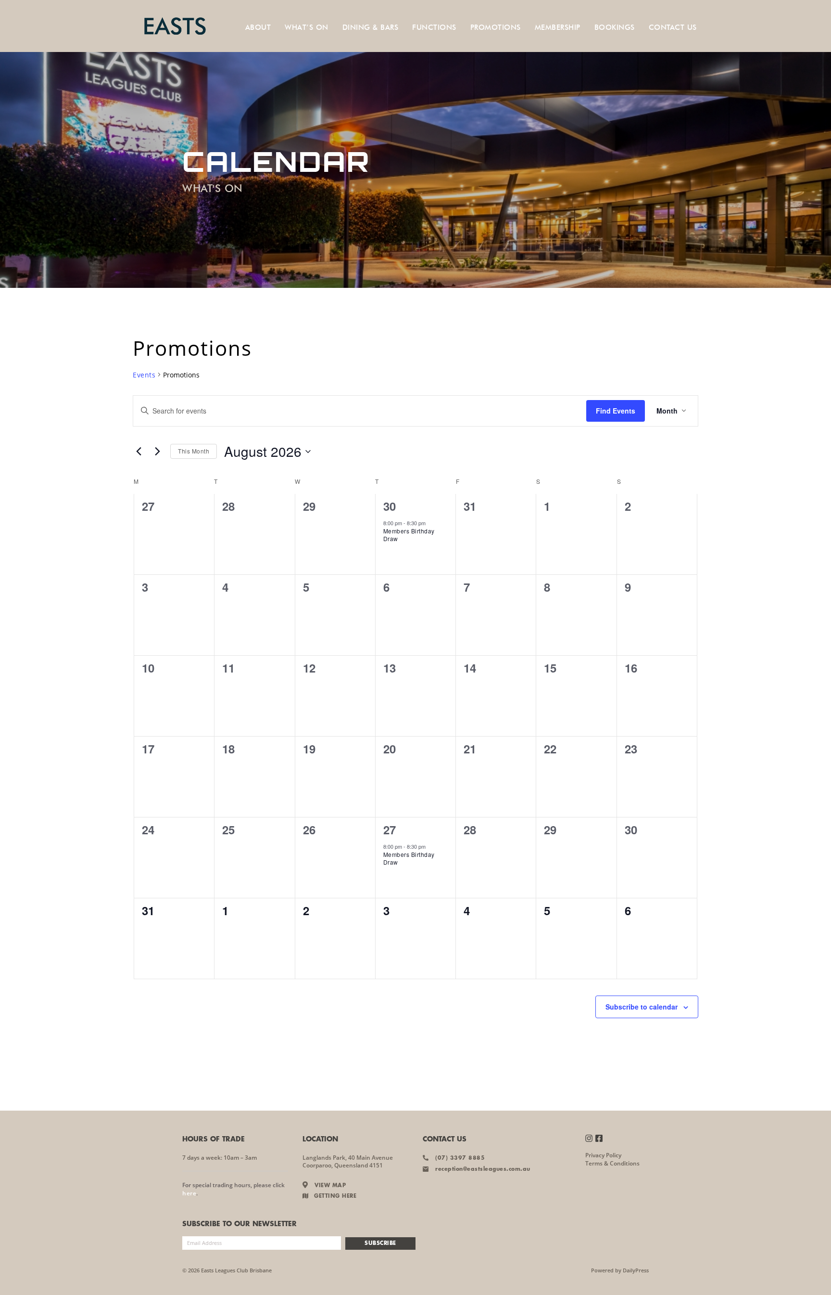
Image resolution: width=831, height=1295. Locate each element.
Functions (434, 27)
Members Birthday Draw (409, 535)
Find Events (615, 410)
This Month (193, 451)
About (258, 27)
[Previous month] (138, 451)
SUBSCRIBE (380, 1243)
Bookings (614, 27)
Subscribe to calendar (641, 1006)
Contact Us (673, 27)
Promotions (495, 27)
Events (144, 374)
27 (389, 829)
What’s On (306, 27)
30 (389, 506)
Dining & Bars (370, 27)
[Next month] (157, 451)
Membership (557, 27)
